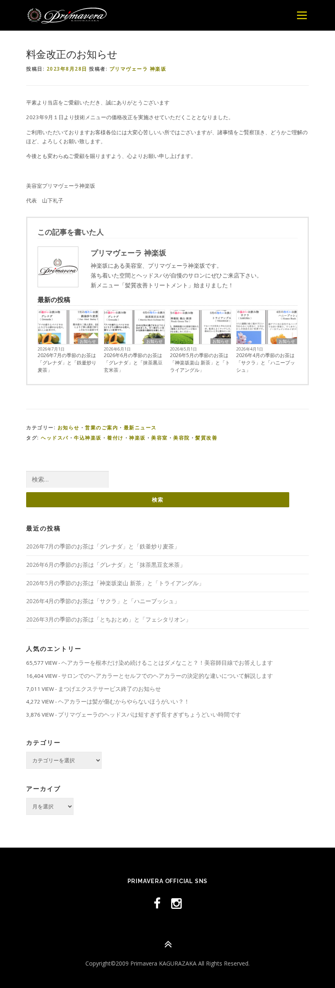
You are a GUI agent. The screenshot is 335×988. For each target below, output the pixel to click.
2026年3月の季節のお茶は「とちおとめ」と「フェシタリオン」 (108, 619)
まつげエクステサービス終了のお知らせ (109, 689)
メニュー (302, 15)
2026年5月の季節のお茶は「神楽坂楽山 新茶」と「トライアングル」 (200, 362)
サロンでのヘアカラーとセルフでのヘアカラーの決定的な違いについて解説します (167, 675)
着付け (115, 437)
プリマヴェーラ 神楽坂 (138, 68)
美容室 (159, 437)
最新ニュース (140, 427)
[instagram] (176, 903)
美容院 (181, 437)
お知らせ (88, 341)
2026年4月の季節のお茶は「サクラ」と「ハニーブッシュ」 (265, 362)
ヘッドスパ (55, 437)
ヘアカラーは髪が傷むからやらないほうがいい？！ (124, 701)
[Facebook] (157, 903)
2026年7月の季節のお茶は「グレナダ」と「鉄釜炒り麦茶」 (67, 362)
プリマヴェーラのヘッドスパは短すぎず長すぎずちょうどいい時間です (149, 714)
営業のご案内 (101, 427)
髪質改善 (206, 437)
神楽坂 (137, 437)
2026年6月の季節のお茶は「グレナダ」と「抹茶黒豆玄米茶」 (133, 362)
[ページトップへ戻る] (167, 944)
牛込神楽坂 (88, 437)
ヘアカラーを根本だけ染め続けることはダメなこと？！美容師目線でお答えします (167, 662)
